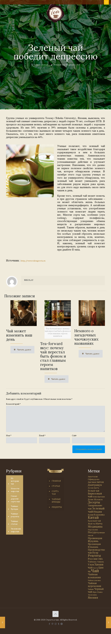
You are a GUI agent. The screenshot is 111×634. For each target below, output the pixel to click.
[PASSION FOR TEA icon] (62, 623)
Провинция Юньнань (94, 545)
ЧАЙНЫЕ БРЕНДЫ (56, 500)
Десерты (94, 502)
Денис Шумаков (95, 499)
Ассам (90, 488)
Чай (78, 65)
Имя (8, 435)
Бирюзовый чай (95, 495)
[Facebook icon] (49, 623)
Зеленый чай (59, 65)
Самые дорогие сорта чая (15, 499)
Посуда (92, 532)
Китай (93, 517)
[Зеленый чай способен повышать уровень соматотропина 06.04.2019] (108, 622)
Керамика (99, 514)
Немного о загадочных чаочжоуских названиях (86, 337)
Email (42, 435)
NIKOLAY (28, 280)
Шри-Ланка (97, 592)
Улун (91, 564)
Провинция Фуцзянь (95, 540)
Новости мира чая (15, 490)
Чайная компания (94, 576)
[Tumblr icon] (59, 623)
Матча (99, 523)
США (100, 559)
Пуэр (95, 552)
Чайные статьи (40, 65)
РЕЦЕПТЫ (57, 507)
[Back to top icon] (55, 614)
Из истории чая (15, 481)
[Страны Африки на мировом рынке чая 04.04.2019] (2, 622)
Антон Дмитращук (96, 483)
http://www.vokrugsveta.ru (33, 261)
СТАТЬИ (56, 486)
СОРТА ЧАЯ (55, 492)
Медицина (71, 65)
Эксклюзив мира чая (16, 530)
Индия (97, 511)
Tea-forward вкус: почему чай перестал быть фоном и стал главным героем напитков (53, 356)
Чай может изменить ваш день (19, 335)
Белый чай (93, 490)
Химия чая (95, 566)
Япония (93, 597)
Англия (92, 482)
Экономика (92, 595)
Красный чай (94, 520)
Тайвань (92, 561)
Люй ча (91, 523)
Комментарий (13, 404)
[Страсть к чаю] (55, 13)
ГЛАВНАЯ (56, 481)
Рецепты (94, 556)
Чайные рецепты (15, 515)
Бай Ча (96, 488)
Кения (90, 515)
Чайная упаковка (94, 580)
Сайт (74, 435)
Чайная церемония (94, 585)
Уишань (100, 562)
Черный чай (96, 590)
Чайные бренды (14, 507)
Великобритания (99, 497)
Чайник (91, 589)
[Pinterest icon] (52, 623)
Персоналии (93, 530)
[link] (30, 170)
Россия (92, 558)
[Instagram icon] (55, 623)
